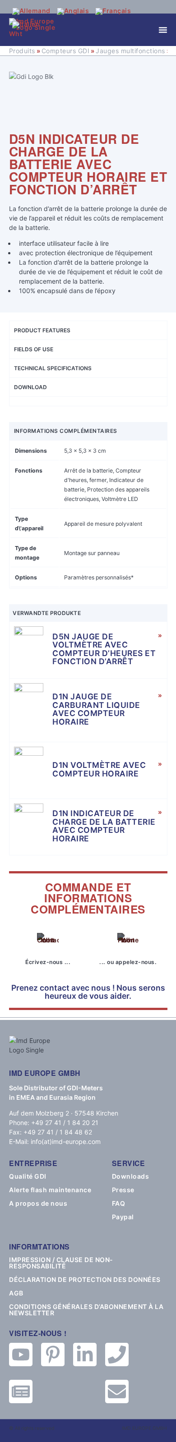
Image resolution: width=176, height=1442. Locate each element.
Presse (123, 1190)
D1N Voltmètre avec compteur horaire (99, 769)
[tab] (88, 401)
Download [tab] (30, 387)
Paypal (123, 1217)
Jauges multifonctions (130, 51)
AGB (16, 1293)
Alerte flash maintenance (50, 1190)
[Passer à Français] (113, 11)
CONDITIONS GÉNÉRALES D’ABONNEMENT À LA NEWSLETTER (86, 1310)
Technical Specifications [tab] (53, 368)
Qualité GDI (27, 1176)
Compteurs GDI (66, 51)
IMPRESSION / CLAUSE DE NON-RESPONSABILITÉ (61, 1263)
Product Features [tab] (42, 330)
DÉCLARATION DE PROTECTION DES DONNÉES (85, 1280)
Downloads (130, 1176)
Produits (22, 51)
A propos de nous (38, 1203)
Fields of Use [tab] (33, 349)
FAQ (118, 1203)
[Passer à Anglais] (73, 11)
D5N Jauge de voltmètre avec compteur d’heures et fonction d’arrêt (104, 649)
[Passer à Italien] (26, 25)
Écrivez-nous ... (47, 962)
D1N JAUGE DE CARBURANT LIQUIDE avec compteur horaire (96, 709)
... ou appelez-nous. (128, 962)
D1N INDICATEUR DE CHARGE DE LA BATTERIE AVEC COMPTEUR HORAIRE (104, 825)
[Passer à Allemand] (31, 11)
